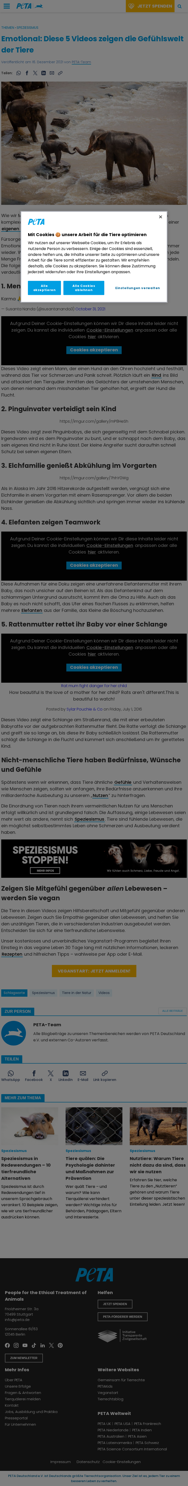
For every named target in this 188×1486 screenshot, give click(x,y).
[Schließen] (160, 216)
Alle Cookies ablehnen (83, 288)
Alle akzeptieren (44, 288)
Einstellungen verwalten (137, 288)
